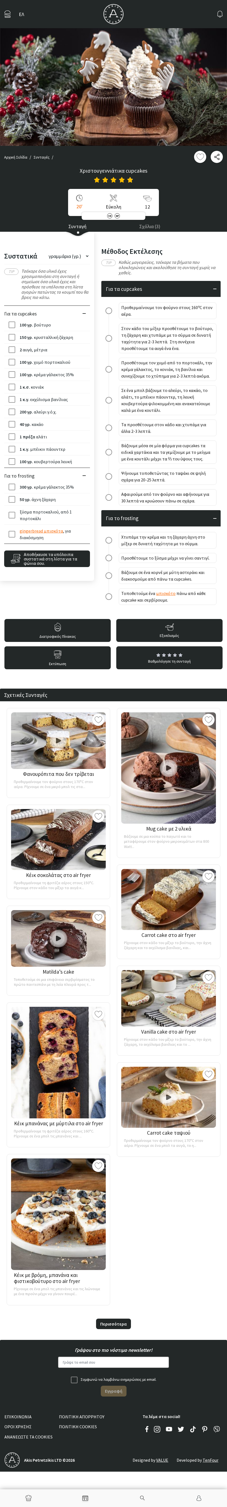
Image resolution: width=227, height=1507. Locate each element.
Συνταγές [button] (41, 157)
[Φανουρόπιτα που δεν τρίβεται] (58, 740)
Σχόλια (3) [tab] (149, 226)
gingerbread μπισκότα (41, 531)
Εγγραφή (113, 1391)
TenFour (210, 1460)
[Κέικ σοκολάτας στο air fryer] (58, 839)
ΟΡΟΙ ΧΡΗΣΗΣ (18, 1426)
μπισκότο (166, 593)
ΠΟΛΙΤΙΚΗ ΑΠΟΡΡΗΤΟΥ (81, 1416)
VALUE (162, 1460)
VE (109, 216)
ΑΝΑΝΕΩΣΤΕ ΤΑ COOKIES (28, 1437)
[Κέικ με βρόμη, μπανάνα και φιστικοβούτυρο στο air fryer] (58, 1214)
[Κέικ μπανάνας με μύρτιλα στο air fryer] (58, 1062)
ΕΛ (21, 14)
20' (79, 206)
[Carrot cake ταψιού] (168, 1097)
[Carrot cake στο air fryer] (168, 899)
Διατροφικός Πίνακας (57, 636)
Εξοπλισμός (169, 635)
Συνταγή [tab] (77, 226)
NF (117, 216)
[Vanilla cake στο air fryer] (168, 998)
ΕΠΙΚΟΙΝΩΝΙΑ (18, 1416)
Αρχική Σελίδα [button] (15, 157)
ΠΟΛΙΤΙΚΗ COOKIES (78, 1426)
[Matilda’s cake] (58, 938)
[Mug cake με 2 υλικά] (168, 768)
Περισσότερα (113, 1324)
